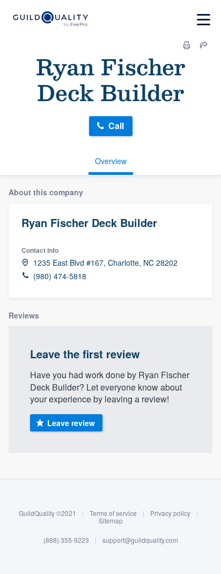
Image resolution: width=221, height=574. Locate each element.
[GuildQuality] (50, 19)
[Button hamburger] (203, 19)
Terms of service (113, 513)
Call (116, 125)
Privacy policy (170, 513)
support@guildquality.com (140, 539)
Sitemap (111, 520)
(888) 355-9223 (66, 539)
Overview (111, 160)
